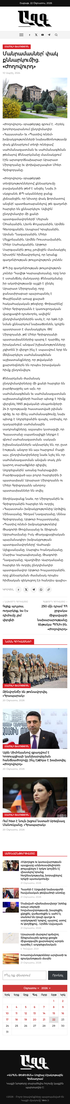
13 (34, 1013)
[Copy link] (49, 590)
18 (16, 1019)
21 (44, 1019)
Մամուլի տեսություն (16, 46)
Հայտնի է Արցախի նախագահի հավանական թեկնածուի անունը (43, 891)
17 (7, 1019)
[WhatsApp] (41, 590)
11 (16, 1013)
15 (54, 1013)
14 (44, 1013)
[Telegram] (34, 590)
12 (26, 1013)
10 (7, 1013)
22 (53, 1019)
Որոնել (57, 975)
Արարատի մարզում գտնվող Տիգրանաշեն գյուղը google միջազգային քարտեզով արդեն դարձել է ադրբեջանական (42, 939)
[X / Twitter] (26, 590)
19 (25, 1019)
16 (63, 1013)
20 (34, 1019)
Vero (44, 1100)
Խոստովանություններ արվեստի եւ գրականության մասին (44, 956)
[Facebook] (18, 590)
